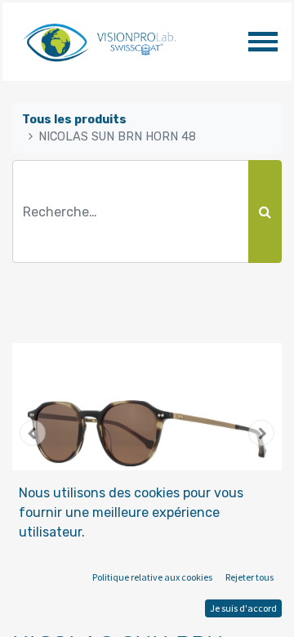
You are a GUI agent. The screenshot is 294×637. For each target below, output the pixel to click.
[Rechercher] (265, 211)
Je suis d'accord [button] (243, 608)
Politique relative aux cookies (152, 577)
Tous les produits (74, 120)
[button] (32, 432)
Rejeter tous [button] (249, 577)
